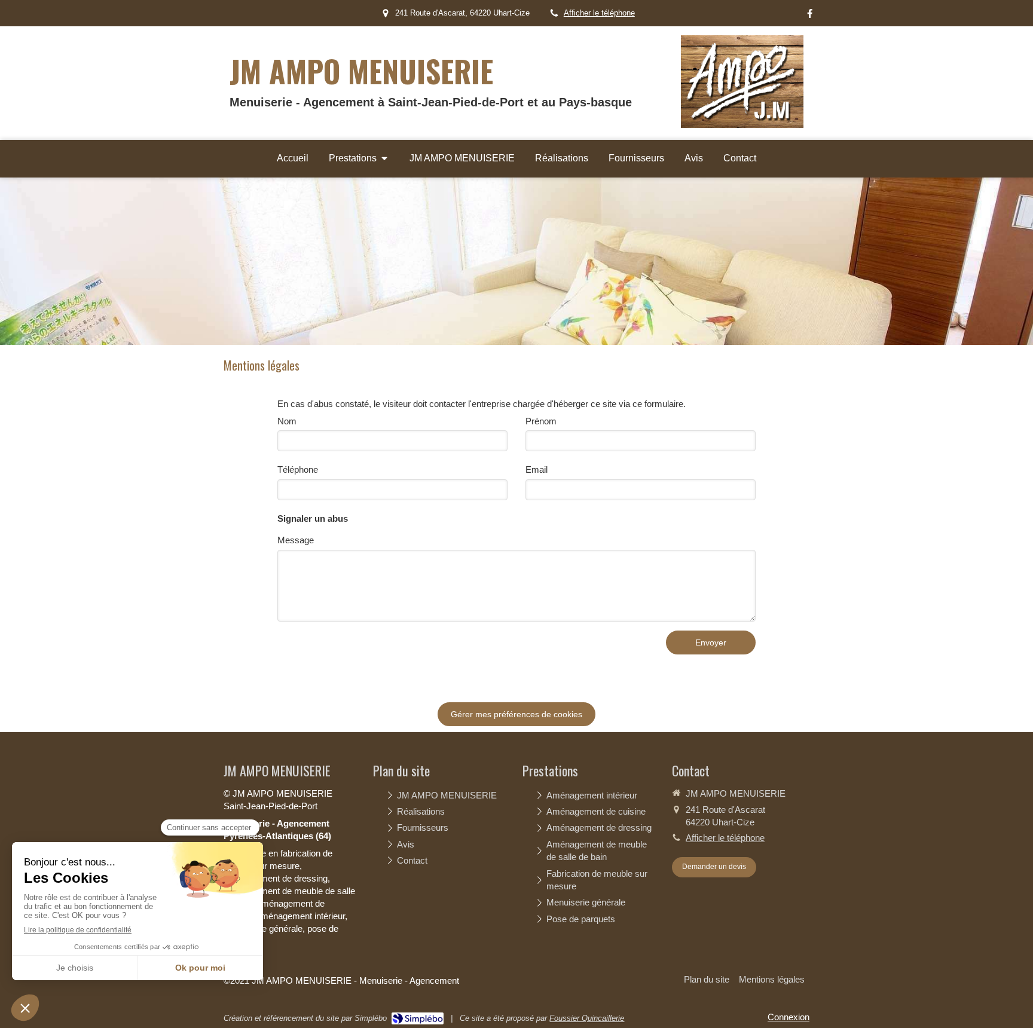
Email (536, 469)
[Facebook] (809, 16)
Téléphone (297, 469)
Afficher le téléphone (599, 12)
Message (295, 540)
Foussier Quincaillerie (586, 1018)
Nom (287, 421)
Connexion (788, 1017)
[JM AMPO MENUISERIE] (742, 125)
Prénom (541, 421)
